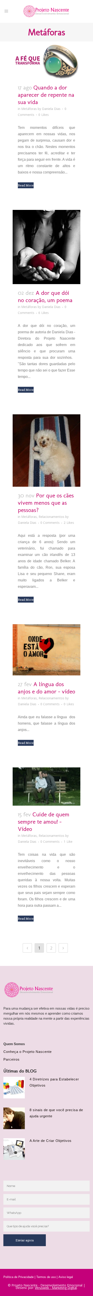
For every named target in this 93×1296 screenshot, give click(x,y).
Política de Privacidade (18, 1277)
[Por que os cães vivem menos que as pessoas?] (46, 450)
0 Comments (50, 522)
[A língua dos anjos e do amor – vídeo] (46, 649)
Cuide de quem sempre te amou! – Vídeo (43, 822)
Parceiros (11, 1059)
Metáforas (29, 109)
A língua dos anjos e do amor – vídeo (46, 688)
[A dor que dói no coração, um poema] (46, 247)
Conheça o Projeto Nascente (27, 1052)
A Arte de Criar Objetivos (51, 1141)
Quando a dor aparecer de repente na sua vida (46, 95)
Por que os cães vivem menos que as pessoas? (46, 503)
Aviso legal (65, 1277)
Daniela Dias (51, 109)
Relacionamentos (51, 516)
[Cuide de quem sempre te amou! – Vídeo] (46, 786)
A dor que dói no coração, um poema (45, 296)
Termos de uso (46, 1277)
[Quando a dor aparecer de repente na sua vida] (46, 60)
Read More (26, 185)
